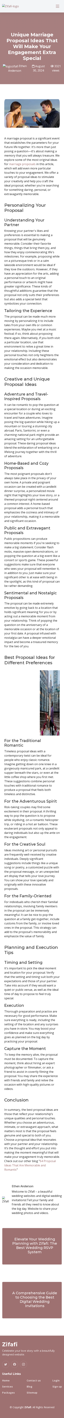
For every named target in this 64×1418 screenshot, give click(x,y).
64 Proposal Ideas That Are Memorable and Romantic (30, 1165)
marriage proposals (22, 164)
